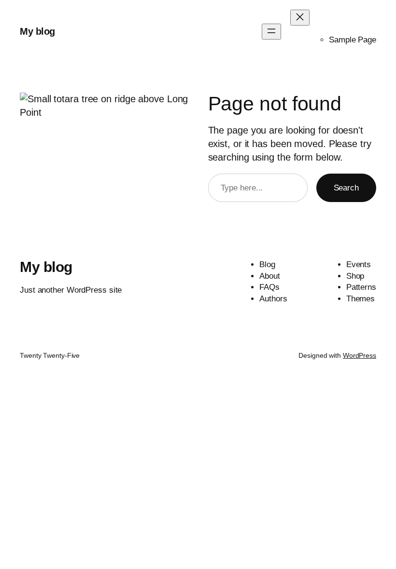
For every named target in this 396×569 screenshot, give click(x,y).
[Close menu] (300, 18)
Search (346, 187)
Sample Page (352, 39)
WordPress (359, 355)
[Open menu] (271, 32)
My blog (37, 31)
